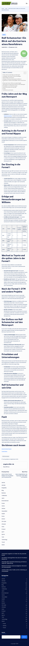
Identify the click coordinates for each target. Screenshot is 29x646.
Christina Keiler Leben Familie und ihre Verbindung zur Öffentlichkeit (14, 570)
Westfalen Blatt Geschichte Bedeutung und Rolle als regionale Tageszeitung (14, 562)
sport (6, 8)
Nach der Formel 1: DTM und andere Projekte (12, 83)
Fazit (4, 88)
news (3, 526)
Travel (3, 542)
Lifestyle (4, 524)
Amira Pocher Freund (6, 449)
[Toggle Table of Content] (24, 73)
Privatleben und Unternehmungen (10, 85)
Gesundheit (4, 511)
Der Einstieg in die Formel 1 (8, 77)
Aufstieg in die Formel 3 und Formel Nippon (12, 76)
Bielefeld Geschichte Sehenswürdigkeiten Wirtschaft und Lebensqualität (14, 566)
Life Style (4, 521)
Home (3, 8)
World (3, 544)
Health (3, 513)
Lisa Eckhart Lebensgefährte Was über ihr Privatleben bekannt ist (14, 558)
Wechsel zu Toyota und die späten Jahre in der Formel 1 (14, 81)
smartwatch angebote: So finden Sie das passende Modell (14, 554)
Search (3, 632)
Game (3, 506)
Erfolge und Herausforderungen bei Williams (12, 79)
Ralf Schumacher (8, 115)
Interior (3, 519)
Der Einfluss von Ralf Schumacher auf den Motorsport (14, 84)
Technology (4, 539)
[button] (6, 466)
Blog (3, 490)
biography (4, 487)
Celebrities (4, 495)
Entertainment (5, 500)
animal (3, 482)
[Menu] (26, 3)
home (3, 516)
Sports (3, 534)
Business (4, 493)
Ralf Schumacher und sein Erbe (9, 87)
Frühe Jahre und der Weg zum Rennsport (11, 74)
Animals (3, 485)
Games (3, 508)
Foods (3, 503)
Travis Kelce (4, 451)
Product (3, 529)
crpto (3, 498)
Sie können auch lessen (8, 90)
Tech (3, 537)
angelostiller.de (8, 464)
